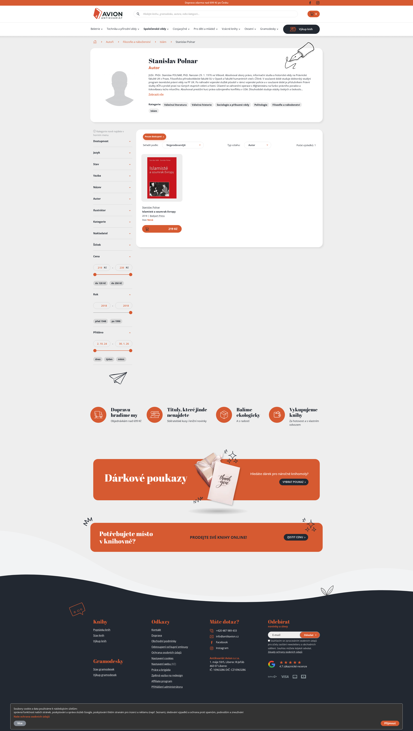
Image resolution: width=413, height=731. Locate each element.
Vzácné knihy (230, 28)
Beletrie (95, 28)
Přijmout (390, 723)
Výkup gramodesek (104, 675)
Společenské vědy (155, 28)
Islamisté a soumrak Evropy (159, 211)
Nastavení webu (163, 664)
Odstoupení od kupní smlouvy (169, 647)
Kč (105, 267)
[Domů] (95, 42)
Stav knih (98, 635)
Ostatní (249, 28)
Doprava (156, 635)
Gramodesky (268, 28)
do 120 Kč (100, 283)
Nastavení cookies (162, 658)
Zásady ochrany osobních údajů (285, 652)
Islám (163, 42)
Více (19, 723)
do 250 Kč (116, 283)
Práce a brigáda (161, 670)
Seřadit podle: (150, 145)
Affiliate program (161, 681)
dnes (98, 359)
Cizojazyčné (180, 28)
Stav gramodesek (103, 669)
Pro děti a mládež (204, 28)
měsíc (121, 359)
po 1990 (116, 321)
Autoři (110, 42)
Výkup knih (99, 641)
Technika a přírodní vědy (122, 28)
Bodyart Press (157, 215)
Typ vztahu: (233, 145)
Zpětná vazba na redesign (167, 675)
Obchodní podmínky (163, 641)
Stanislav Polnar (151, 207)
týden (109, 359)
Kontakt (156, 630)
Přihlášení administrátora (167, 687)
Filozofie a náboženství (137, 42)
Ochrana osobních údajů (166, 652)
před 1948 (100, 321)
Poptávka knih (101, 630)
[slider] (94, 274)
